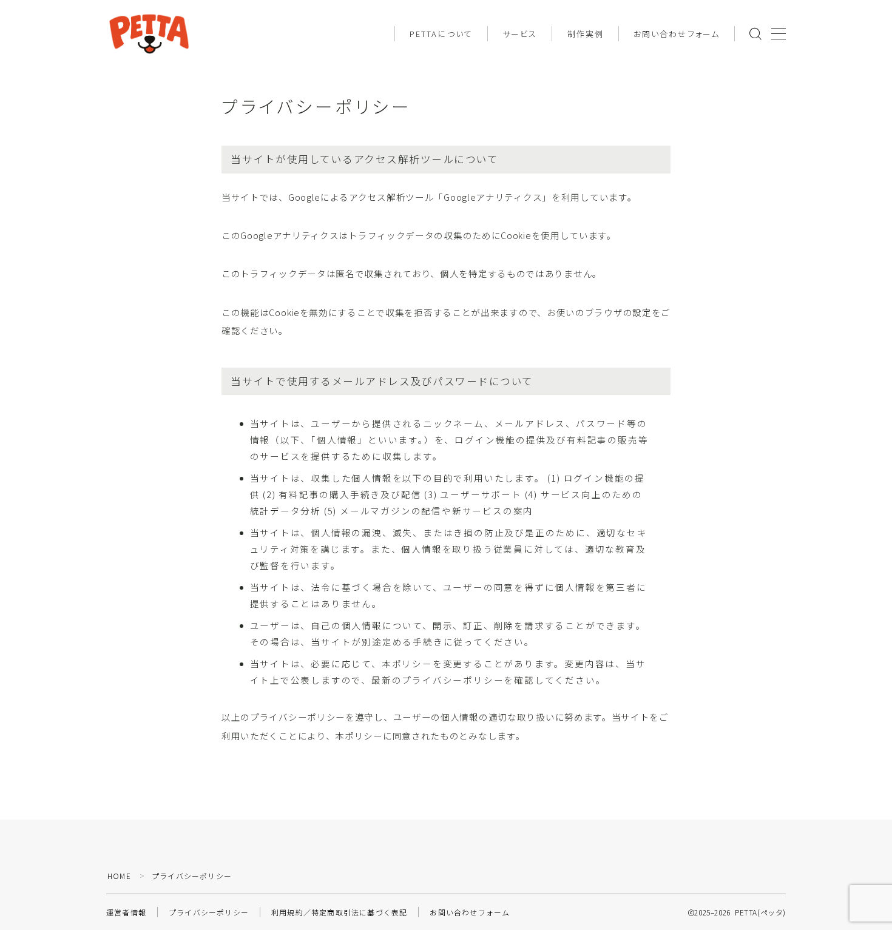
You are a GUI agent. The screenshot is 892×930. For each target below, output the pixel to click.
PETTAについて (441, 33)
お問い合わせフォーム (677, 33)
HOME (119, 876)
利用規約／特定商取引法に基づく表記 (339, 912)
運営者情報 (126, 912)
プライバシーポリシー (209, 912)
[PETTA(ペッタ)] (149, 34)
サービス (519, 33)
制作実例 (585, 33)
